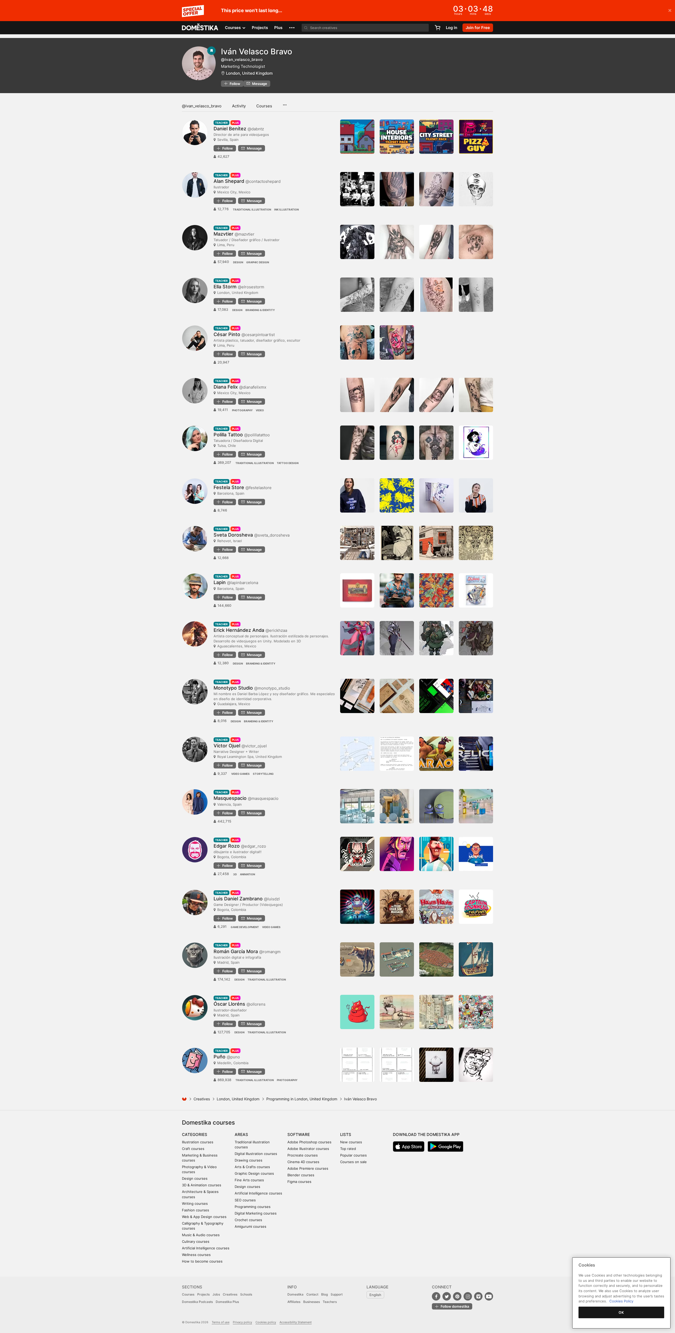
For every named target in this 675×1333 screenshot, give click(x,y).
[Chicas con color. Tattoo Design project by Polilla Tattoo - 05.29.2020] (397, 443)
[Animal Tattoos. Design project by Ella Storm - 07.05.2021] (436, 295)
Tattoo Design (287, 463)
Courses (264, 105)
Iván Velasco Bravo (256, 51)
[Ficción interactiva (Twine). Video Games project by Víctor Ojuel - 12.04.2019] (357, 754)
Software (298, 1134)
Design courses (195, 1178)
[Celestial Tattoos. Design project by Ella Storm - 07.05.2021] (476, 295)
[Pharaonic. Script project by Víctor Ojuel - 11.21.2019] (436, 754)
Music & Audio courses (201, 1235)
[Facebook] (436, 1296)
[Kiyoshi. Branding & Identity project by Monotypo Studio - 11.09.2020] (357, 696)
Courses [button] (233, 27)
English (375, 1295)
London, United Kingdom (249, 73)
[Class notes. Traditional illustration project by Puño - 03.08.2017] (436, 1065)
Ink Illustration (286, 209)
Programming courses (253, 1207)
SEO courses (245, 1200)
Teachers (330, 1302)
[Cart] (437, 27)
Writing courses (195, 1203)
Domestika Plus (227, 1302)
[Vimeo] (478, 1296)
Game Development (245, 927)
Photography (242, 410)
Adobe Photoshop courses (309, 1142)
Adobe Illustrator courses (308, 1148)
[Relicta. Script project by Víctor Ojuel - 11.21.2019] (476, 754)
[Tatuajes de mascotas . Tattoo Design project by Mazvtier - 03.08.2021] (476, 242)
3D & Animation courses (201, 1185)
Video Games (240, 773)
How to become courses (202, 1261)
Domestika (295, 1294)
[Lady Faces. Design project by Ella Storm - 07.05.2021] (397, 295)
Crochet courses (248, 1220)
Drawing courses (248, 1160)
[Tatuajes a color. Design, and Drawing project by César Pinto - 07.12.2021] (397, 342)
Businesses (311, 1302)
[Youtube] (489, 1296)
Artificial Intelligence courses (205, 1248)
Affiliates (293, 1302)
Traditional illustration (252, 209)
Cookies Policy (621, 1301)
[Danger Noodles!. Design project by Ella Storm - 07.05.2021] (357, 295)
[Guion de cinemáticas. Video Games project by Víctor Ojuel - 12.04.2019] (397, 754)
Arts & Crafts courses (252, 1167)
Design (238, 262)
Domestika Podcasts (197, 1302)
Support (337, 1294)
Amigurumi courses (250, 1226)
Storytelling (263, 773)
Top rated (348, 1148)
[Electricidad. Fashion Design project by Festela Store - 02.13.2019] (476, 495)
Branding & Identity (260, 310)
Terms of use (220, 1322)
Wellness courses (196, 1255)
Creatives (202, 1099)
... (285, 103)
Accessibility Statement (295, 1322)
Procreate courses (302, 1155)
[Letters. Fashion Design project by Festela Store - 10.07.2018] (357, 495)
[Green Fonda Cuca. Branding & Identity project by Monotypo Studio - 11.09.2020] (397, 696)
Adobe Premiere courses (307, 1168)
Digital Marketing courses (256, 1213)
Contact (312, 1294)
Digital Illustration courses (256, 1154)
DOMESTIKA (200, 27)
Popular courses (353, 1155)
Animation (247, 874)
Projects (260, 27)
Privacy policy (242, 1322)
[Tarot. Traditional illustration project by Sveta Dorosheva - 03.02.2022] (397, 543)
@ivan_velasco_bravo (201, 105)
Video (260, 410)
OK (621, 1312)
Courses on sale (353, 1162)
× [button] (670, 10)
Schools (246, 1294)
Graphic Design (257, 262)
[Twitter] (446, 1296)
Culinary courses (195, 1241)
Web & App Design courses (204, 1217)
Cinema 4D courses (303, 1162)
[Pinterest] (457, 1296)
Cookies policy (265, 1322)
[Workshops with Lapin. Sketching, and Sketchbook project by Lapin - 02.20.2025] (397, 590)
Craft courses (193, 1148)
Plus (278, 27)
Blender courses (300, 1175)
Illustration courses (197, 1142)
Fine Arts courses (249, 1180)
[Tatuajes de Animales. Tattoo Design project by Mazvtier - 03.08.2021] (397, 242)
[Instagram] (468, 1296)
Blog (324, 1294)
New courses (351, 1142)
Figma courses (299, 1181)
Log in (451, 27)
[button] (292, 27)
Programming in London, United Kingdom (301, 1099)
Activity (239, 105)
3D (235, 874)
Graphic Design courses (254, 1173)
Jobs (216, 1294)
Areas (241, 1134)
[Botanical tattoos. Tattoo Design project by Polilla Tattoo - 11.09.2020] (357, 443)
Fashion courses (195, 1210)
